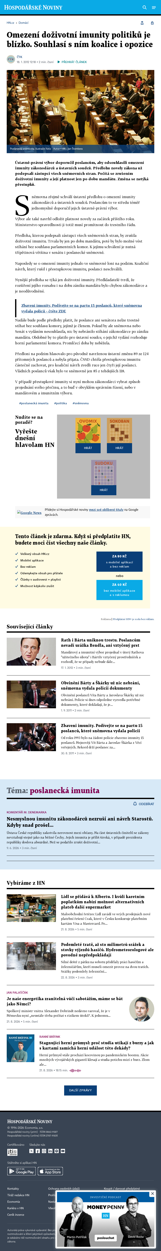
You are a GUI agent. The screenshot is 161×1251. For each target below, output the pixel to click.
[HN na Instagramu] (44, 1151)
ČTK (19, 57)
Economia (13, 1201)
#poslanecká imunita (33, 403)
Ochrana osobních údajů (64, 1188)
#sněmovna (81, 403)
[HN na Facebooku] (38, 1151)
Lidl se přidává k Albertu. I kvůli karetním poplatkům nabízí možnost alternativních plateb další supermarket (102, 902)
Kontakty (13, 1188)
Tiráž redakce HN (18, 1195)
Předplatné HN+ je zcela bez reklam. (133, 619)
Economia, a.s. (34, 1127)
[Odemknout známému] (152, 23)
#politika (60, 403)
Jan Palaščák (17, 992)
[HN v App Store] (50, 1171)
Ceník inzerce (15, 1214)
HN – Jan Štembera (72, 149)
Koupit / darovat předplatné (122, 1188)
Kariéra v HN (15, 1208)
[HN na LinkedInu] (50, 1151)
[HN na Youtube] (63, 1151)
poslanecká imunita (65, 790)
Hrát (88, 448)
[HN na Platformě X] (31, 1151)
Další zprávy (80, 1090)
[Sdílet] (142, 23)
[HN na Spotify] (57, 1151)
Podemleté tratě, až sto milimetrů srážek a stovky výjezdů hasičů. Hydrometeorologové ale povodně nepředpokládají (107, 950)
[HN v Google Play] (21, 1171)
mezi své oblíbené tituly (106, 509)
